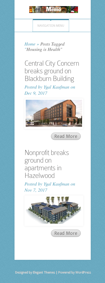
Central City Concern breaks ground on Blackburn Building (51, 70)
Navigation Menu (50, 25)
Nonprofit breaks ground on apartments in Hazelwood (46, 164)
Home (29, 44)
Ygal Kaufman (56, 87)
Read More (65, 136)
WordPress (83, 272)
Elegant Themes (44, 272)
